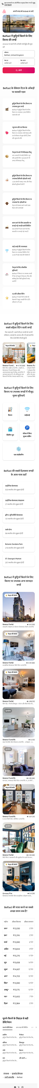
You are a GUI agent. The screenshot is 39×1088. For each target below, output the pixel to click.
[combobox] (18, 55)
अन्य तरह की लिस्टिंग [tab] (22, 1027)
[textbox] (10, 63)
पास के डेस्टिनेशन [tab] (7, 1027)
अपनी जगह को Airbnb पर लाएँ (23, 11)
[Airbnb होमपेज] (4, 11)
